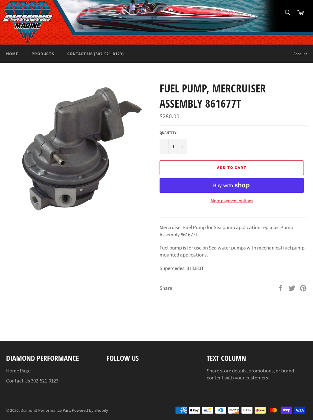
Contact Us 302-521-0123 (32, 380)
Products (42, 53)
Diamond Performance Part (45, 410)
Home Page (18, 370)
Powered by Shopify (90, 410)
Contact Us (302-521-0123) (95, 53)
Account (300, 53)
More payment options (232, 200)
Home (12, 53)
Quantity (168, 132)
